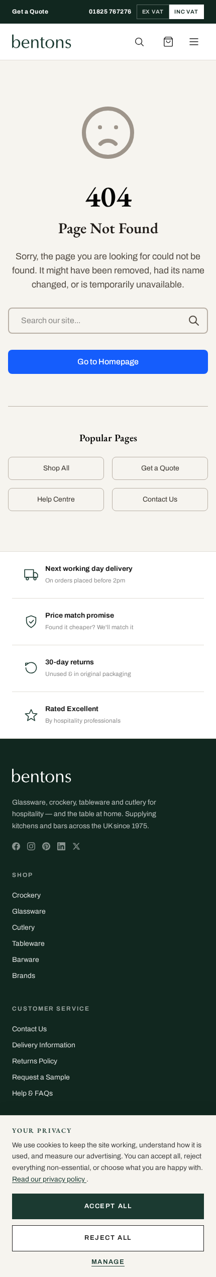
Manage (108, 1261)
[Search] (139, 41)
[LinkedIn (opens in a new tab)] (61, 846)
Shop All (56, 468)
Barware (25, 959)
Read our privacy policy (49, 1179)
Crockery (26, 895)
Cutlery (23, 927)
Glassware (29, 911)
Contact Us (160, 499)
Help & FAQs (32, 1093)
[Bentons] (41, 42)
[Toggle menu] (194, 42)
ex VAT (153, 12)
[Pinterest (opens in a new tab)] (46, 846)
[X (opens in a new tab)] (16, 846)
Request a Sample (41, 1077)
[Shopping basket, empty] (168, 41)
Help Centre (56, 499)
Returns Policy (34, 1061)
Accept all (108, 1206)
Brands (23, 975)
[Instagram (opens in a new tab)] (31, 846)
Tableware (28, 943)
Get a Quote (30, 11)
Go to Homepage (108, 361)
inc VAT (186, 12)
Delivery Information (43, 1045)
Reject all (108, 1237)
